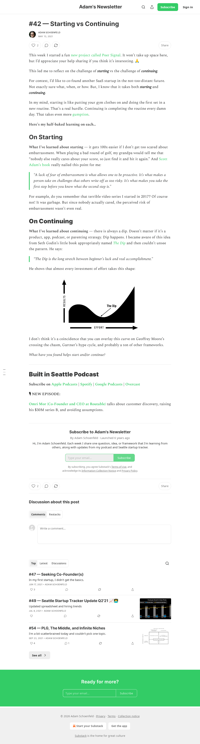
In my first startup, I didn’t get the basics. (56, 580)
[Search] (143, 7)
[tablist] (46, 514)
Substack (81, 736)
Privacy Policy (129, 470)
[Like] (31, 616)
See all (37, 655)
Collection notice (129, 716)
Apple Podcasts (64, 384)
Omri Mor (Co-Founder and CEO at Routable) (67, 404)
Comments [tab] (38, 514)
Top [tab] (33, 563)
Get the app (119, 726)
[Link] (23, 137)
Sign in (188, 7)
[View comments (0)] (46, 45)
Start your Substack (89, 726)
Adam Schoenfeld (49, 32)
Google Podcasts (108, 384)
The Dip (119, 243)
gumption (80, 114)
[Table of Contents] (4, 372)
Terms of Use (118, 466)
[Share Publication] (152, 7)
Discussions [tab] (59, 563)
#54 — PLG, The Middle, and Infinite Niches (67, 628)
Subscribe (168, 7)
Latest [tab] (44, 563)
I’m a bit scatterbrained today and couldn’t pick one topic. (67, 633)
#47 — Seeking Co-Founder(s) (56, 574)
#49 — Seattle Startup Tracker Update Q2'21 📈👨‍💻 (73, 601)
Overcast (132, 384)
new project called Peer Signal (96, 55)
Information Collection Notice (99, 470)
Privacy (100, 716)
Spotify (86, 384)
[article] (100, 581)
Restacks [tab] (54, 514)
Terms (112, 716)
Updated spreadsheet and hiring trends (55, 606)
